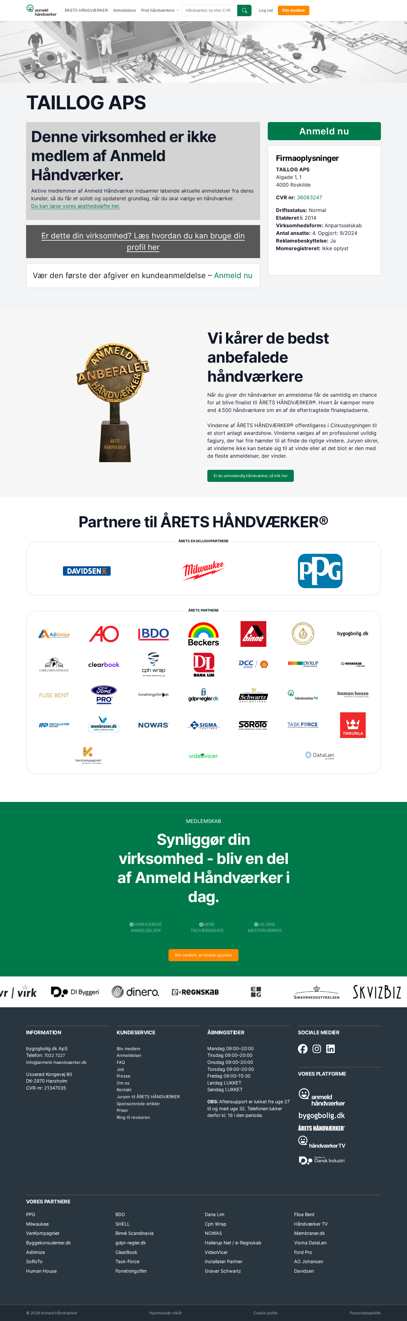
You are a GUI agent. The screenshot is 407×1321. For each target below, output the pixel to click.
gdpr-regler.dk (130, 1242)
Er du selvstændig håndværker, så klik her (250, 475)
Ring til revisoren (133, 1117)
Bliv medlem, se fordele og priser (203, 955)
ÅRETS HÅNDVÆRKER (86, 10)
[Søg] (244, 10)
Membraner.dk (309, 1233)
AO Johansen (308, 1261)
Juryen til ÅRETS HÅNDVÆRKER (148, 1096)
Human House (41, 1271)
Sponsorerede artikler (138, 1103)
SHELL (122, 1224)
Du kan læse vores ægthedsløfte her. (75, 206)
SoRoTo (34, 1261)
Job (120, 1069)
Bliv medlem (293, 10)
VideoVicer (216, 1252)
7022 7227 (54, 1055)
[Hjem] (41, 10)
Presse (123, 1075)
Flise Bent (304, 1214)
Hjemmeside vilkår (165, 1313)
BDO (120, 1214)
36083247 (309, 197)
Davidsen (304, 1271)
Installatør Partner (223, 1261)
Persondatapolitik (365, 1313)
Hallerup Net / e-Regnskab (233, 1242)
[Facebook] (302, 1049)
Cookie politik (265, 1313)
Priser (122, 1110)
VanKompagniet (42, 1233)
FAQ (121, 1062)
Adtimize (35, 1252)
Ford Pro (303, 1252)
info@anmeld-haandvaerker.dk (56, 1062)
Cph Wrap (215, 1224)
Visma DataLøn (310, 1242)
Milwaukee (37, 1224)
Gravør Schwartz (223, 1271)
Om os (123, 1082)
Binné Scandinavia (134, 1233)
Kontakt (124, 1089)
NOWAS (213, 1233)
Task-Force (127, 1261)
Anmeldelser (124, 10)
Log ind (266, 10)
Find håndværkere (158, 10)
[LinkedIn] (330, 1049)
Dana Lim (214, 1214)
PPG (30, 1214)
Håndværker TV (311, 1224)
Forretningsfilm (131, 1271)
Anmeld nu (233, 275)
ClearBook (126, 1252)
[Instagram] (317, 1049)
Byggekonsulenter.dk (48, 1242)
